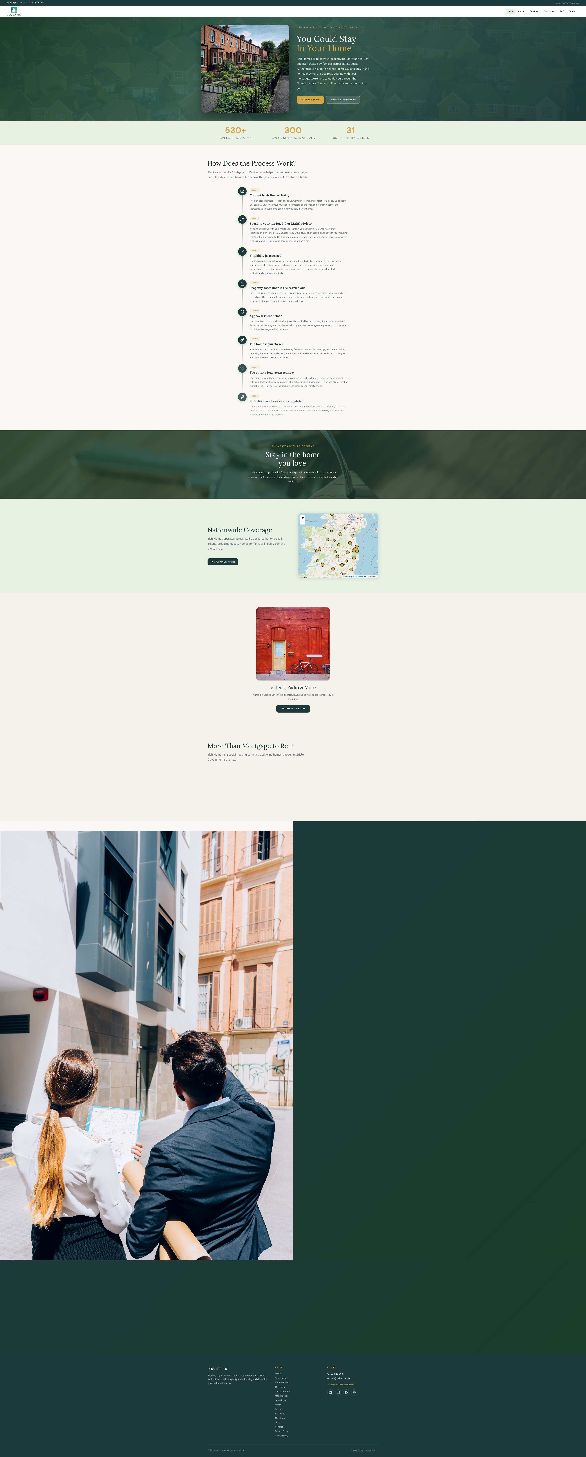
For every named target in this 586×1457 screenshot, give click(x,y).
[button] (302, 517)
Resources (550, 11)
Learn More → (219, 799)
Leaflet (348, 576)
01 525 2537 (337, 1373)
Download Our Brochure (343, 99)
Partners (279, 1409)
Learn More (280, 1400)
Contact (573, 11)
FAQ (562, 11)
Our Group (280, 1418)
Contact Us (263, 1290)
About (521, 11)
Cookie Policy (281, 1435)
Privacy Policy (281, 1431)
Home (510, 11)
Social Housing (282, 1391)
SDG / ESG (280, 1413)
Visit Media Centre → (293, 708)
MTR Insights (281, 1395)
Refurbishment (282, 1382)
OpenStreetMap (360, 576)
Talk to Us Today (310, 99)
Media (278, 1404)
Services (534, 11)
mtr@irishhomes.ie (340, 1378)
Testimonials (281, 1378)
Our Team (280, 1387)
